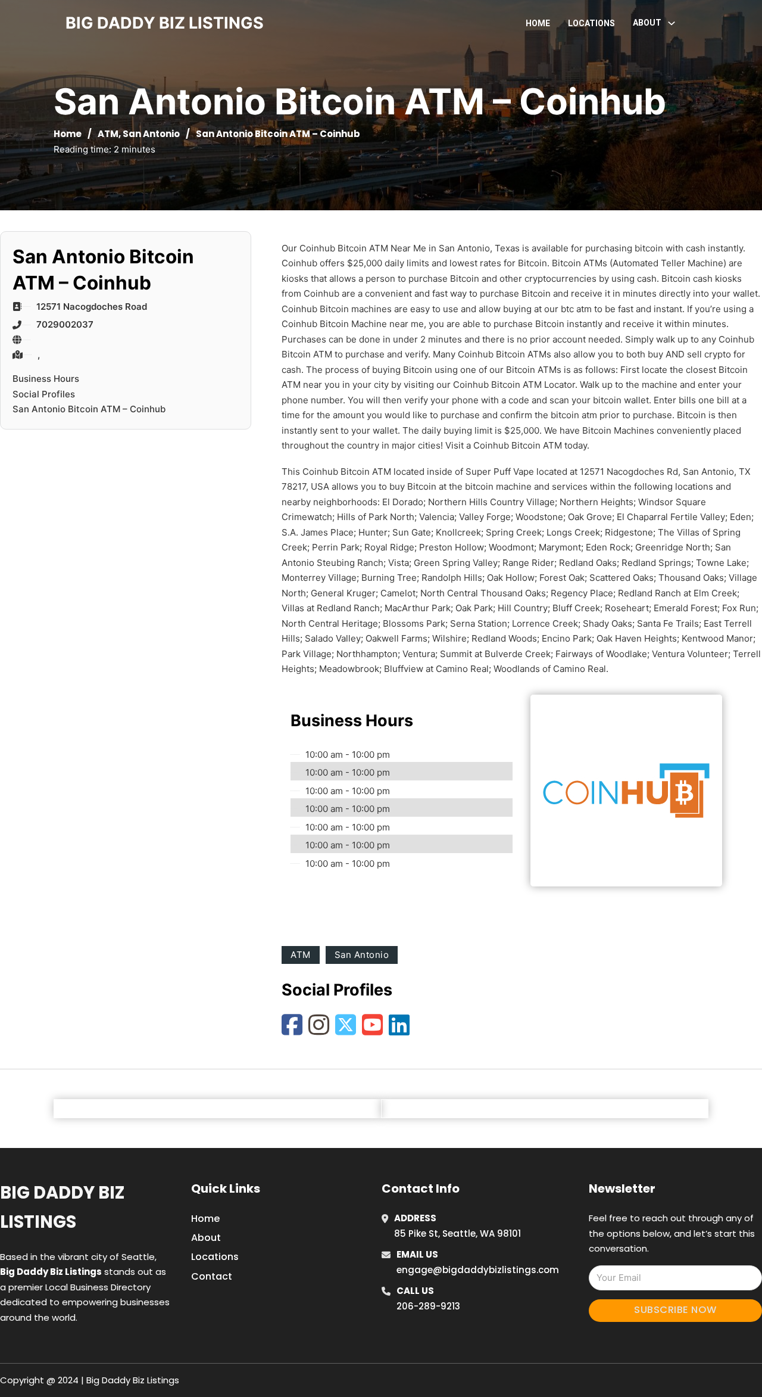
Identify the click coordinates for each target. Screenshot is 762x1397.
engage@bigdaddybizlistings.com (477, 1270)
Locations (591, 23)
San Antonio (151, 133)
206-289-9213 (428, 1306)
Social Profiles (44, 394)
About (206, 1237)
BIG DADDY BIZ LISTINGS (164, 23)
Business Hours (46, 378)
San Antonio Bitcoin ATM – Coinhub (89, 409)
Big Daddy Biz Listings (62, 1207)
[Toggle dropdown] (671, 23)
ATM (108, 133)
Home (538, 23)
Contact (211, 1276)
